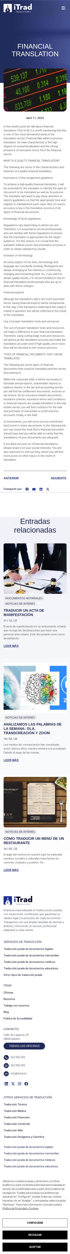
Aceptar (35, 1247)
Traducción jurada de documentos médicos (29, 962)
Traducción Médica (15, 1111)
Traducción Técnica (15, 1104)
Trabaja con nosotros (16, 1005)
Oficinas (8, 992)
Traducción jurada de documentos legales (28, 949)
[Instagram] (19, 1083)
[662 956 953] (6, 1057)
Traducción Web (13, 1130)
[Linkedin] (6, 1083)
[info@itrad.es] (6, 1073)
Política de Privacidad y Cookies (20, 1208)
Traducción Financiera (17, 1117)
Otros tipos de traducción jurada (23, 975)
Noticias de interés (20, 603)
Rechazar (35, 1234)
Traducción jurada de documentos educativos (31, 968)
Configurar (35, 1222)
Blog (6, 1012)
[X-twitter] (12, 1083)
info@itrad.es (19, 1073)
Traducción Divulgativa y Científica (24, 1137)
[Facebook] (26, 1083)
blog (37, 451)
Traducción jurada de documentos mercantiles (31, 955)
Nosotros (9, 999)
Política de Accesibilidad (18, 1018)
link (64, 425)
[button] (63, 8)
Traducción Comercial (17, 1124)
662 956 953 (18, 1057)
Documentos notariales (24, 598)
